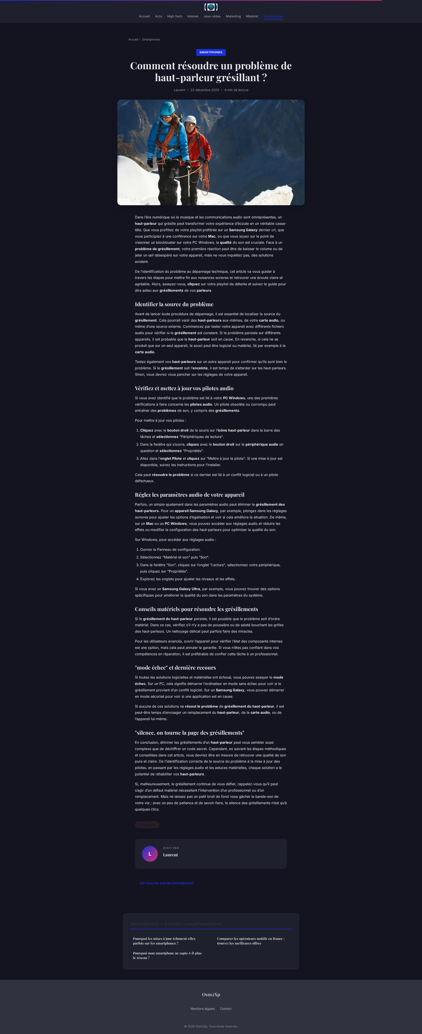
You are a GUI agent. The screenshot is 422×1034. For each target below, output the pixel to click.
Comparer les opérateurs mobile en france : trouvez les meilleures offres (250, 940)
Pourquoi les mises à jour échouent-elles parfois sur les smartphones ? (164, 940)
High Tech (174, 16)
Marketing (233, 16)
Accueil (144, 16)
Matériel (252, 16)
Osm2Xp (211, 994)
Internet (192, 16)
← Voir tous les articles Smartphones (164, 883)
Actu (158, 16)
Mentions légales (203, 1008)
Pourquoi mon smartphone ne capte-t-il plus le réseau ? (167, 955)
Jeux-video (212, 16)
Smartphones (273, 16)
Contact (225, 1008)
